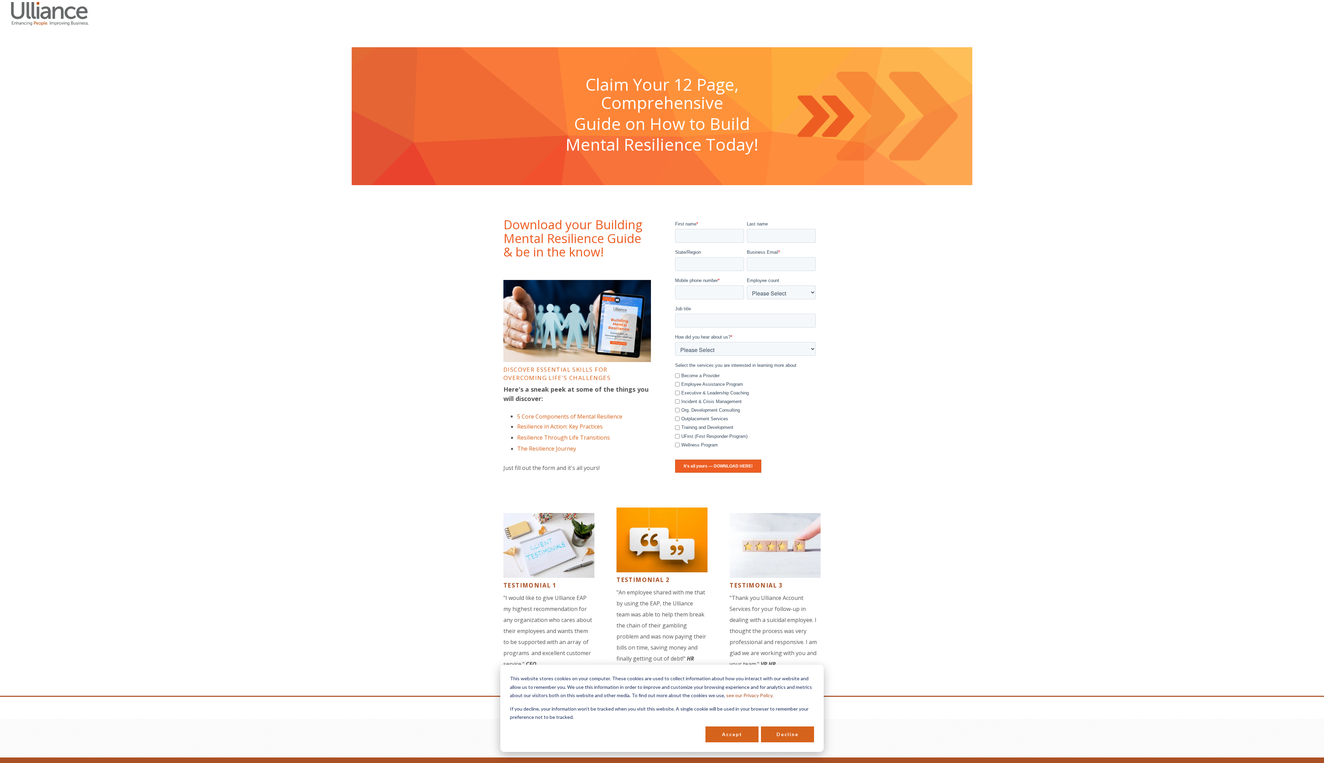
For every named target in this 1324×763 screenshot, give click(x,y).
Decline (787, 734)
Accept (732, 734)
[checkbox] (745, 409)
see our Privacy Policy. (749, 695)
